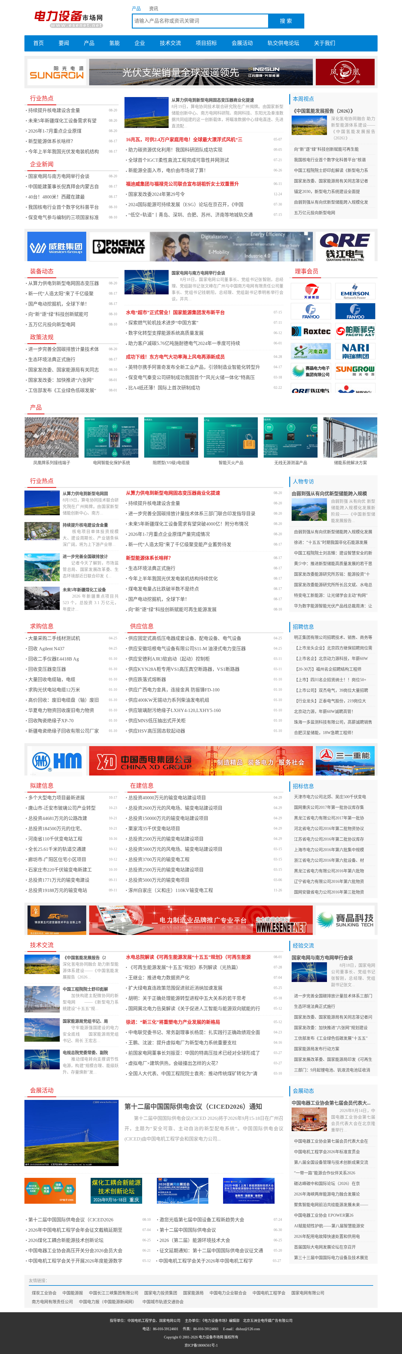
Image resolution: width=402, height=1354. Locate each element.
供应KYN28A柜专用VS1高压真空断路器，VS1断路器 (184, 669)
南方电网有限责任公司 (52, 1302)
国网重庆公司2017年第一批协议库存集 (329, 807)
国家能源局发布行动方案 (316, 1049)
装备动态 (42, 271)
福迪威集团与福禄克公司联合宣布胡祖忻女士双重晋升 (182, 183)
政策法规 (42, 337)
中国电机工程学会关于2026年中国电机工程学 (206, 1260)
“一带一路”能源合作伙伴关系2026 (324, 1173)
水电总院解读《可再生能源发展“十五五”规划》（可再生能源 (188, 957)
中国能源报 (72, 1293)
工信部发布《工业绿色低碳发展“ (62, 390)
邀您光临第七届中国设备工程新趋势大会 (202, 1219)
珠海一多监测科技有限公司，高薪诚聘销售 (333, 722)
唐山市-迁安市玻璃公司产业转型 (62, 808)
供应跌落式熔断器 (147, 679)
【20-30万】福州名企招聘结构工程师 (327, 669)
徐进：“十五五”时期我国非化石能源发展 (331, 542)
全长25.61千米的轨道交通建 (57, 849)
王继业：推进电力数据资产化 (159, 977)
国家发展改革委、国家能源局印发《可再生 (333, 1059)
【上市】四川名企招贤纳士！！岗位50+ (330, 680)
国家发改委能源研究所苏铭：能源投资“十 (332, 574)
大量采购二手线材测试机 (54, 638)
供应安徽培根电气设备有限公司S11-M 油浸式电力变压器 (187, 648)
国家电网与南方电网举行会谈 (58, 176)
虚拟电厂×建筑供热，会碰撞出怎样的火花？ (174, 1063)
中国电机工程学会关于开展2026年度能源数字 (75, 1260)
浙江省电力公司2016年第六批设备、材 (329, 860)
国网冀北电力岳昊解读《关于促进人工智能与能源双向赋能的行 (194, 1008)
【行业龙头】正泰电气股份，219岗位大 (330, 701)
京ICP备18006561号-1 (201, 1345)
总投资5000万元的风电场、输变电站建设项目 (175, 849)
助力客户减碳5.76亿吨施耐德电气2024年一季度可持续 (184, 343)
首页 (38, 43)
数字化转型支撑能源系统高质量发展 (166, 333)
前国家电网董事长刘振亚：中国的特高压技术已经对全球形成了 (194, 1052)
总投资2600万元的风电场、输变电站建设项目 (175, 808)
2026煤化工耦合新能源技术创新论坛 (66, 1240)
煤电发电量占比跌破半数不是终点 (163, 588)
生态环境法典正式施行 (51, 359)
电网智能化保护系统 (111, 463)
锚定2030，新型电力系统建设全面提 (327, 191)
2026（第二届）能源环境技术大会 (195, 1240)
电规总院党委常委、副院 (85, 1052)
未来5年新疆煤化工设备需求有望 (62, 120)
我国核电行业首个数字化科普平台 (63, 207)
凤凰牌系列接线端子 (51, 463)
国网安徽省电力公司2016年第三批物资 (329, 892)
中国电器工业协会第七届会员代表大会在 (331, 1141)
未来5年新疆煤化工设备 (84, 590)
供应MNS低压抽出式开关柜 (157, 720)
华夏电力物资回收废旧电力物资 (61, 710)
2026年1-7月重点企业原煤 (55, 131)
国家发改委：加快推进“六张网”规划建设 (331, 1027)
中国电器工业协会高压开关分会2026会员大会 (75, 1250)
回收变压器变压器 (47, 669)
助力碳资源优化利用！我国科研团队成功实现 (175, 149)
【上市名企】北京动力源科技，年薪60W (331, 658)
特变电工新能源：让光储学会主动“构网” (331, 595)
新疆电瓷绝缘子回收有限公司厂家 (63, 730)
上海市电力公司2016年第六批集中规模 (329, 850)
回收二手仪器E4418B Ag (53, 658)
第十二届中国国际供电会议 (188, 1230)
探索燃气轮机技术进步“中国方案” (163, 322)
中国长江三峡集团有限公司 (113, 1293)
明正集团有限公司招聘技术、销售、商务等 (333, 637)
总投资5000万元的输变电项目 (159, 880)
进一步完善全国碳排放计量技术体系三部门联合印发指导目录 (191, 513)
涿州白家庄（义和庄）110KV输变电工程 (170, 890)
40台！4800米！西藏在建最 (56, 196)
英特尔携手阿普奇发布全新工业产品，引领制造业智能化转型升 (194, 367)
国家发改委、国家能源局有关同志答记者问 (333, 1017)
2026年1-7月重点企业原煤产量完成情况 (169, 534)
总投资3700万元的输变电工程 (159, 859)
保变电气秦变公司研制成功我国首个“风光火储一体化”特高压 (191, 377)
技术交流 (170, 43)
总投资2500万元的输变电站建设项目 (166, 838)
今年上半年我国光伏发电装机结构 (63, 151)
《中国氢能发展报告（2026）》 (323, 111)
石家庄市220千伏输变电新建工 (60, 869)
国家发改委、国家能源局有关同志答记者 (331, 181)
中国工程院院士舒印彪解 (85, 989)
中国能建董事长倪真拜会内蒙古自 (63, 186)
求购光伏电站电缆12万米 (54, 689)
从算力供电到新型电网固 (85, 493)
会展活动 (242, 43)
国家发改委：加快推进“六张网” (61, 380)
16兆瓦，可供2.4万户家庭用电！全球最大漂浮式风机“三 (184, 139)
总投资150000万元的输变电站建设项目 (168, 818)
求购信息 (42, 626)
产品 (136, 8)
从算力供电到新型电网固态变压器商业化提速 (213, 100)
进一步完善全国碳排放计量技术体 (63, 349)
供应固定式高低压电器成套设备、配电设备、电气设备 (184, 638)
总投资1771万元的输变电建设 (58, 880)
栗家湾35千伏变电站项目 (154, 828)
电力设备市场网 (68, 17)
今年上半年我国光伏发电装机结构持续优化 (173, 578)
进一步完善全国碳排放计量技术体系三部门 (333, 996)
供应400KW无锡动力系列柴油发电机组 (168, 700)
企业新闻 (42, 164)
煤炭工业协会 (44, 1293)
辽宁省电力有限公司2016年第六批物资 (329, 881)
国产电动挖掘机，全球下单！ (58, 303)
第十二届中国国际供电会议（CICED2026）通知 (193, 1106)
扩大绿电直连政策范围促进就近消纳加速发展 (175, 988)
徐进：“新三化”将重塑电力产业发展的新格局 (173, 1022)
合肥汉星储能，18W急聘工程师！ (325, 733)
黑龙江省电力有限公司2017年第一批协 (329, 818)
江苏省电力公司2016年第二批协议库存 (329, 839)
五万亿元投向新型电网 (314, 213)
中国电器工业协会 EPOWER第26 (323, 1215)
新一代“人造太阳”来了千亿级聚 (61, 293)
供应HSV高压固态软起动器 (156, 730)
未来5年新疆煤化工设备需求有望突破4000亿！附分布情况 (188, 523)
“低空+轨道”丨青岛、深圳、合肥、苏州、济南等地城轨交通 (190, 214)
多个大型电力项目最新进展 (56, 797)
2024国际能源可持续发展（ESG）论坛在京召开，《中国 (185, 204)
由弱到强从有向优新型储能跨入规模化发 (331, 202)
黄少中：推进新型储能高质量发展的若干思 (333, 563)
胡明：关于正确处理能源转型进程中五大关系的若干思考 (187, 998)
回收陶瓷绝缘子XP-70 (51, 720)
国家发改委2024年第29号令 (156, 194)
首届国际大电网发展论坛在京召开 (325, 1247)
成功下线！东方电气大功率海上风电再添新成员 (175, 356)
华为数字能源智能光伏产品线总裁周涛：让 (333, 606)
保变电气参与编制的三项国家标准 (63, 217)
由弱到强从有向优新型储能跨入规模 (329, 493)
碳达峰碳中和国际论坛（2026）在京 (327, 1183)
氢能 (114, 43)
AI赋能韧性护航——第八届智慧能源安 (329, 1226)
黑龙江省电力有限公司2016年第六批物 (329, 871)
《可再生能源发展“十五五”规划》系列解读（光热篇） (184, 967)
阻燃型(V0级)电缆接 (171, 463)
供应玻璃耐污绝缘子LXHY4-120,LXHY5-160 (174, 710)
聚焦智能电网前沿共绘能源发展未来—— (331, 1205)
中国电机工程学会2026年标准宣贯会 (327, 1152)
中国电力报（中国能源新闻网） (108, 1302)
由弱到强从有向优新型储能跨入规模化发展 (333, 532)
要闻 (64, 43)
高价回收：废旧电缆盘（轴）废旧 (63, 700)
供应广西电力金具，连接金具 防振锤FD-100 (174, 689)
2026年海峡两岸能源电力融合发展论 (327, 1194)
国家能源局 (193, 1293)
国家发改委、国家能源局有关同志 (63, 369)
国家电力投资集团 (160, 1293)
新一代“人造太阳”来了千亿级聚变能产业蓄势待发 (179, 544)
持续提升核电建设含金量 (54, 110)
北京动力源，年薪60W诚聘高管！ (325, 711)
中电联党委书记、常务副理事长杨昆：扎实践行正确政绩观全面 (194, 1032)
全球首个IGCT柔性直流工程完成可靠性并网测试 (178, 160)
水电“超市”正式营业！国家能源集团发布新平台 (175, 312)
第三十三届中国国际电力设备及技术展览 (331, 1257)
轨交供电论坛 (283, 43)
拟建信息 (42, 786)
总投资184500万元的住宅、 (56, 828)
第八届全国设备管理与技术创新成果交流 (331, 1162)
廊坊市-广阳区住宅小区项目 (57, 859)
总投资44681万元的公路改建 (57, 818)
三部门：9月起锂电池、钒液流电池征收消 (332, 1070)
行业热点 (42, 98)
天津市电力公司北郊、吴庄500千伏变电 (330, 797)
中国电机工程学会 (269, 1293)
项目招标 (206, 43)
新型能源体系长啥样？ (51, 141)
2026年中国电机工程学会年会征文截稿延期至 (75, 1230)
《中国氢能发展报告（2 (84, 958)
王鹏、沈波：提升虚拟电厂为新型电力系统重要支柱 (182, 1042)
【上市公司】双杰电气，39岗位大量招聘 (331, 690)
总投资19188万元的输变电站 (57, 890)
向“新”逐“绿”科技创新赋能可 (58, 314)
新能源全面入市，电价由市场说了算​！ (168, 170)
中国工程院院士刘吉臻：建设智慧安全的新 (333, 553)
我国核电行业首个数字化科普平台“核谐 (330, 160)
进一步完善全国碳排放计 (85, 556)
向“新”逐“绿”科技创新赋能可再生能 (326, 149)
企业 (139, 43)
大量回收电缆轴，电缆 (51, 679)
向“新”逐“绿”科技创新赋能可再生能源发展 (172, 609)
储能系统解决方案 (350, 463)
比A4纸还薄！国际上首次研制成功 (164, 387)
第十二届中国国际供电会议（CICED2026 (70, 1219)
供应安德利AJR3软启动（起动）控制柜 (169, 658)
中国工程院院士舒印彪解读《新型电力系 (331, 170)
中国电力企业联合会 (228, 1293)
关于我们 (324, 43)
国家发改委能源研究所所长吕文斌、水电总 (333, 585)
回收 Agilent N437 (46, 648)
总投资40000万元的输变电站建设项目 (167, 797)
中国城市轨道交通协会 (163, 1302)
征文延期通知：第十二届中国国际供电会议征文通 (211, 1250)
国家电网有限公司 (307, 1293)
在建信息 (142, 786)
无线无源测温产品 (290, 463)
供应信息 (142, 626)
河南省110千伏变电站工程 (55, 838)
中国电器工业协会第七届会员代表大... (331, 1102)
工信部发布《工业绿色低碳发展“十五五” (331, 1038)
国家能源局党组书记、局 (85, 1021)
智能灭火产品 (231, 463)
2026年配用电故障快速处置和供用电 (327, 1236)
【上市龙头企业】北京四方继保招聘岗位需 (333, 648)
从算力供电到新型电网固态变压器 (63, 283)
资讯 (153, 8)
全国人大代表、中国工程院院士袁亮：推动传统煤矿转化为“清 (193, 1073)
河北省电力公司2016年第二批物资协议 (329, 828)
